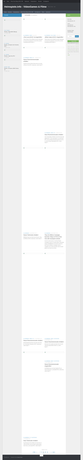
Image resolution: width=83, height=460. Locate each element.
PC (33, 57)
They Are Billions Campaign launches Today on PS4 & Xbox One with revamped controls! (53, 236)
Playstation (56, 338)
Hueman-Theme (19, 457)
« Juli (68, 55)
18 (69, 49)
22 (76, 49)
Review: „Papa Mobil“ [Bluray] (10, 31)
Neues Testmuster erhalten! (30, 235)
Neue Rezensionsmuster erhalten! (54, 134)
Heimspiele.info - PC (71, 20)
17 (68, 49)
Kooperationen (34, 1)
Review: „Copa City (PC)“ (9, 56)
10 (45, 452)
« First (34, 452)
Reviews (40, 1)
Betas (8, 1)
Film (52, 35)
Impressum (27, 1)
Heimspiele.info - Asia (71, 26)
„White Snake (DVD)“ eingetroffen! (54, 37)
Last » (54, 452)
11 (47, 452)
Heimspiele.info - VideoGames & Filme (25, 6)
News (31, 35)
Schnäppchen (46, 1)
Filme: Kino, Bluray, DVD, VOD (17, 1)
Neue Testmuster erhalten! (30, 440)
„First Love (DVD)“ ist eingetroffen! (32, 37)
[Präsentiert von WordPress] (9, 457)
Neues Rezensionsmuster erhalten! (33, 340)
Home (5, 12)
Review (8, 30)
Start (4, 1)
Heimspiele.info (70, 24)
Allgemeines (26, 35)
